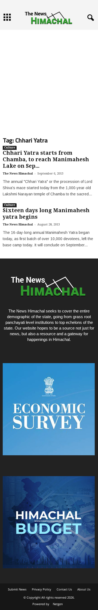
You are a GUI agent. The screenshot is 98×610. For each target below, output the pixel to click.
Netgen (58, 604)
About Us (83, 589)
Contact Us (64, 589)
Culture (9, 147)
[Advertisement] (49, 78)
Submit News (17, 589)
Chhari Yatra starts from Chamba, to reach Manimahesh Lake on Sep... (46, 159)
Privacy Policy (41, 589)
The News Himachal (18, 173)
